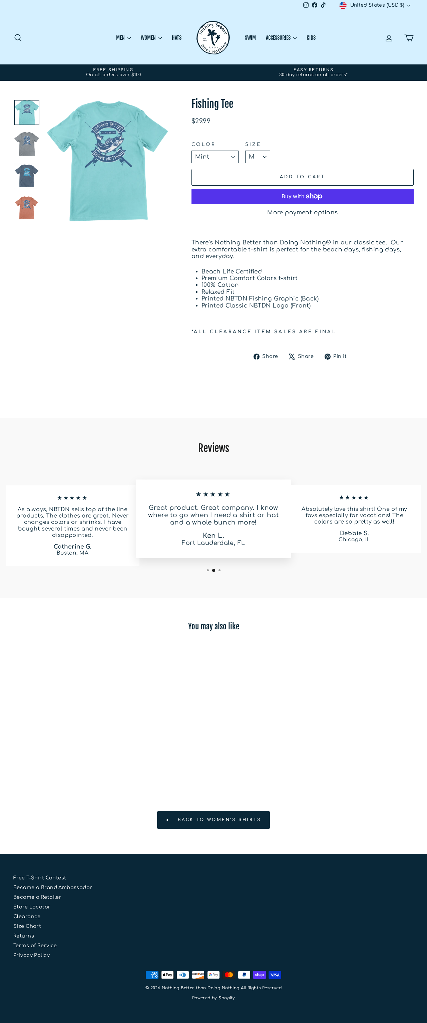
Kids (311, 37)
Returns (23, 936)
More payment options (302, 212)
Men (121, 37)
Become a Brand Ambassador (52, 887)
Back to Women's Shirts (218, 820)
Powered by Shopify (213, 998)
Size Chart (27, 926)
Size (253, 144)
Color (203, 144)
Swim (250, 37)
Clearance (27, 916)
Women (149, 37)
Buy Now (60, 734)
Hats (176, 37)
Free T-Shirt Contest (39, 877)
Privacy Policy (31, 955)
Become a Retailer (37, 897)
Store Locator (32, 906)
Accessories (279, 37)
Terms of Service (35, 945)
